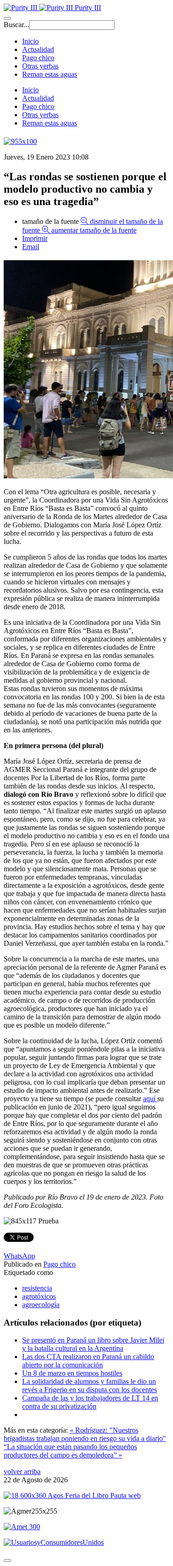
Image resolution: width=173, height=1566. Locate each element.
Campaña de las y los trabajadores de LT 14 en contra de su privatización (90, 1402)
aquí (150, 1099)
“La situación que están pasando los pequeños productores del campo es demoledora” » (70, 1451)
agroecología (41, 1305)
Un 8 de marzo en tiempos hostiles (72, 1373)
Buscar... (16, 25)
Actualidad (38, 49)
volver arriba (22, 1471)
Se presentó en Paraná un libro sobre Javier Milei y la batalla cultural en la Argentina (93, 1344)
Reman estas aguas (49, 74)
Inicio (30, 41)
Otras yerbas (40, 66)
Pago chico (38, 58)
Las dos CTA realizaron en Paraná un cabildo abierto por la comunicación (88, 1361)
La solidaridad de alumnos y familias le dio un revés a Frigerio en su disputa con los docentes (89, 1385)
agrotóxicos (39, 1296)
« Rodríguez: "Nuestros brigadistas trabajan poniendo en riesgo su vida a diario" (85, 1434)
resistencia (37, 1288)
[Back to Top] (7, 1560)
